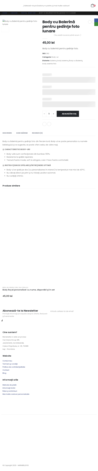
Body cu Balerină (75, 61)
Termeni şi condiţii (10, 364)
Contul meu (7, 361)
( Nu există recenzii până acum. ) (67, 35)
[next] (93, 22)
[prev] (90, 22)
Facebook (44, 124)
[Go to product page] (49, 238)
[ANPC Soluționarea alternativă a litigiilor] (15, 402)
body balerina (62, 61)
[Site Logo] (14, 6)
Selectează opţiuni (91, 196)
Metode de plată (9, 385)
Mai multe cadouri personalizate (16, 394)
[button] (5, 6)
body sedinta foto (49, 64)
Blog (4, 373)
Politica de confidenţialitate (14, 367)
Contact (6, 370)
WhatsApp (49, 124)
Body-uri (55, 57)
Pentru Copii (13, 288)
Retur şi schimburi (10, 391)
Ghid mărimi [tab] (22, 133)
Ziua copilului (23, 288)
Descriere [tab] (7, 133)
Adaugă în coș (69, 114)
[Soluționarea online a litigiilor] (41, 402)
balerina (53, 61)
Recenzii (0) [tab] (37, 133)
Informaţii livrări (9, 388)
